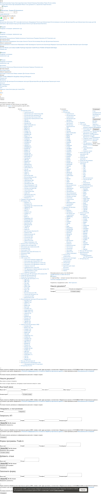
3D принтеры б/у (84, 258)
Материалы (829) (25, 253)
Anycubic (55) (27, 326)
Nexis (84, 203)
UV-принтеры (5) (25, 248)
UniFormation (69, 175)
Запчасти (25, 41)
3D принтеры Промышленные (70, 125)
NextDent (85, 205)
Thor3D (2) (27, 226)
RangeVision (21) (28, 218)
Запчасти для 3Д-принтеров (33, 23)
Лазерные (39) (28, 232)
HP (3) (26, 215)
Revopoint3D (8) (28, 220)
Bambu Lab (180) (28, 327)
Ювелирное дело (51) (30, 194)
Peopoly (68, 159)
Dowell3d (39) (27, 134)
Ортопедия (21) (28, 239)
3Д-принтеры (3, 22)
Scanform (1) (27, 202)
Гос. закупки (37, 4)
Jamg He (85, 201)
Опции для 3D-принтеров (84, 158)
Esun (84, 195)
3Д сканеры (97, 131)
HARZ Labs (86, 200)
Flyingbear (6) (27, 338)
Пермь (46, 3)
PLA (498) (26, 288)
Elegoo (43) (27, 305)
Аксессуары (20, 41)
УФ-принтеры (3, 86)
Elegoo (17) (27, 136)
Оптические (26, 67)
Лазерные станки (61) (30, 272)
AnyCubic (2, 47)
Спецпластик (86, 182)
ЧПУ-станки (83, 124)
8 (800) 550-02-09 (4, 14)
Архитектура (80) (28, 175)
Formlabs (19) (27, 308)
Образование (21, 44)
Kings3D (68, 156)
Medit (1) (26, 216)
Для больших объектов (29, 73)
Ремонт (24, 4)
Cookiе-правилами (59, 490)
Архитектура (47, 44)
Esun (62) (26, 307)
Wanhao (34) (27, 171)
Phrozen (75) (27, 318)
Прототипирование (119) (30, 185)
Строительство (40, 44)
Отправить (3, 437)
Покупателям (96, 119)
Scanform (68, 210)
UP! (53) (26, 357)
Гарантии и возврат (95, 125)
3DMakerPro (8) (28, 207)
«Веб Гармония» (72, 282)
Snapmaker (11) (28, 354)
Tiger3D (85, 209)
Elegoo (55, 47)
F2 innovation (69, 204)
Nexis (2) (26, 315)
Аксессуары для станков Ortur (17, 89)
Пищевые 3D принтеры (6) (28, 199)
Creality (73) (27, 131)
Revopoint (28, 76)
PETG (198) (27, 286)
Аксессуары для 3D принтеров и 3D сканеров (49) (34, 273)
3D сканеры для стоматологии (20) (30, 247)
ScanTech (68, 232)
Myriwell (85, 233)
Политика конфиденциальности (58, 279)
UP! (84, 247)
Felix (84, 224)
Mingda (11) (27, 150)
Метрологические (18, 67)
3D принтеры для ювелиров (70, 119)
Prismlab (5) (27, 158)
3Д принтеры (96, 131)
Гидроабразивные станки (30, 270)
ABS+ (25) (26, 281)
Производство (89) (29, 183)
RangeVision (17, 76)
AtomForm (69, 205)
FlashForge (86, 225)
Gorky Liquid (86, 198)
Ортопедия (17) (28, 182)
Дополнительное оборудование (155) (31, 362)
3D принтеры (66, 112)
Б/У (46, 38)
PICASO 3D (43, 47)
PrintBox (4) (27, 350)
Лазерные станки (4, 89)
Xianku (68, 239)
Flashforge (23, 47)
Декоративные (87, 184)
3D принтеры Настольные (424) (32, 117)
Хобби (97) (27, 193)
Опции (8, 70)
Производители (97, 114)
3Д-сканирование (16, 4)
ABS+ (84, 167)
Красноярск (24, 3)
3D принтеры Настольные (69, 122)
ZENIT (68, 182)
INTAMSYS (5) (27, 147)
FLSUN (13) (27, 337)
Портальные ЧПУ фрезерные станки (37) (35, 264)
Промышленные (11, 38)
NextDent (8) (27, 316)
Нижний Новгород (32, 3)
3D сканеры (66, 209)
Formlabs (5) (27, 142)
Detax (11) (27, 304)
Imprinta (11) (27, 145)
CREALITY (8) (27, 302)
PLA (84, 173)
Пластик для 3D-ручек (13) (31, 294)
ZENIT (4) (26, 174)
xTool (67, 180)
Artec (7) (26, 210)
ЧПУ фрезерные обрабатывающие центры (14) (36, 269)
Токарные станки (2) (29, 266)
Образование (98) (29, 180)
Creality (13, 47)
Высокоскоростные (71, 185)
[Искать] (15, 12)
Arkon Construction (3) (30, 125)
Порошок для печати (54, 81)
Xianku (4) (26, 229)
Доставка (5, 4)
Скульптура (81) (28, 190)
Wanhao (68, 178)
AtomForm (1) (27, 197)
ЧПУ (1, 87)
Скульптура (59, 44)
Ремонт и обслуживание (97, 126)
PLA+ (84, 174)
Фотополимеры (37, 41)
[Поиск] (5, 18)
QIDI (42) (26, 351)
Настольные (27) (28, 235)
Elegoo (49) (27, 332)
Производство (32, 44)
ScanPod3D (69, 231)
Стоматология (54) (29, 191)
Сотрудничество (97, 112)
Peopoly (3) (27, 345)
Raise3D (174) (28, 353)
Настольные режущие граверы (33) (33, 259)
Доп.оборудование (5, 84)
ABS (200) (26, 280)
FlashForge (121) (28, 335)
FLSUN (33, 47)
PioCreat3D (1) (28, 156)
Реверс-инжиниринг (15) (30, 242)
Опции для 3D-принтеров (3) (28, 275)
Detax (84, 192)
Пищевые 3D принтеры (69, 207)
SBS (84, 176)
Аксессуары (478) (25, 250)
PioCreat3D (69, 164)
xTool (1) (26, 172)
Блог (42, 4)
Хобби (27, 44)
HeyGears (26, 144)
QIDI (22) (26, 159)
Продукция (96, 129)
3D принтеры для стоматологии (70, 116)
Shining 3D (23, 76)
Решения (82, 122)
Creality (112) (27, 329)
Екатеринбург (7, 3)
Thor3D (68, 235)
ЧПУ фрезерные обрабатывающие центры (88, 144)
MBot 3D (85, 232)
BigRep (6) (27, 128)
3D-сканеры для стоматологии (70, 214)
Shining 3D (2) (27, 164)
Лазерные (31, 67)
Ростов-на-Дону (52, 3)
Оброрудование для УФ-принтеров (33, 364)
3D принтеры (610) (26, 110)
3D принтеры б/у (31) (26, 365)
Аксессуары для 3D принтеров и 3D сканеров (85, 154)
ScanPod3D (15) (28, 221)
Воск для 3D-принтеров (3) (28, 361)
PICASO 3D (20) (28, 348)
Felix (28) (26, 334)
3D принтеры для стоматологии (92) (33, 113)
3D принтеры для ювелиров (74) (32, 115)
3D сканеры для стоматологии (67, 260)
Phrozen (38, 47)
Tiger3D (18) (27, 321)
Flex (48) (26, 283)
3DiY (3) (26, 120)
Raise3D (48, 47)
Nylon (84, 170)
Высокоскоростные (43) (30, 177)
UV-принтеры (66, 262)
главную (9, 106)
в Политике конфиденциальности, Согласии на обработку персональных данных (42, 371)
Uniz (67, 177)
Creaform (68, 221)
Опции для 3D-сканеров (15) (28, 277)
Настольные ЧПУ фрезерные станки (88, 132)
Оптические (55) (28, 237)
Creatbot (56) (27, 331)
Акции (44, 4)
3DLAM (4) (27, 121)
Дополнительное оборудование (28, 22)
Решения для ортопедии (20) (28, 245)
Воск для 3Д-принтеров (79, 22)
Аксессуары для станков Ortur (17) (33, 261)
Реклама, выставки (68, 44)
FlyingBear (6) (27, 140)
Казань (13, 3)
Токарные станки (87, 138)
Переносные (10, 67)
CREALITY (86, 190)
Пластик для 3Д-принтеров (43, 22)
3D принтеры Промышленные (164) (33, 118)
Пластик (30, 41)
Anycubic (68, 131)
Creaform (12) (27, 212)
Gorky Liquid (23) (28, 310)
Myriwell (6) (27, 343)
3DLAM (68, 129)
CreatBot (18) (27, 132)
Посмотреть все (51, 38)
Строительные (30, 38)
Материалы (3, 79)
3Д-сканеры (10, 22)
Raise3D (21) (27, 161)
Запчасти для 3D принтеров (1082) (30, 324)
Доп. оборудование (96, 136)
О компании (96, 109)
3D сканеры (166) (25, 201)
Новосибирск (40, 3)
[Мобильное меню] (1, 8)
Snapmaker (29, 47)
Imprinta (68, 153)
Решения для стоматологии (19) (29, 243)
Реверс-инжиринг (18, 73)
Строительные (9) (29, 112)
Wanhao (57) (27, 359)
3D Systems (69, 212)
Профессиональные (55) (30, 186)
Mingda (68, 158)
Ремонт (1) (24, 254)
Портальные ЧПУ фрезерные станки (88, 135)
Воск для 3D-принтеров (86, 251)
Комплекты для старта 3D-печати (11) (31, 251)
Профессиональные (20, 38)
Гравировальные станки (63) (31, 267)
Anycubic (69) (27, 123)
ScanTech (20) (28, 223)
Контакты (49, 4)
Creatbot (85, 220)
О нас (1, 4)
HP (67, 224)
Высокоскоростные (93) (30, 293)
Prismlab (68, 166)
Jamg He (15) (27, 313)
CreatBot (17, 47)
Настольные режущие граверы (88, 126)
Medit (67, 226)
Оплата (10, 4)
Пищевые (36, 38)
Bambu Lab (8, 47)
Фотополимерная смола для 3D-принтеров (86, 186)
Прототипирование (5, 44)
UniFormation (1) (28, 167)
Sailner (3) (27, 163)
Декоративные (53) (29, 297)
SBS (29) (26, 291)
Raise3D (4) (27, 319)
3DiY (67, 128)
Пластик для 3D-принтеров (84, 162)
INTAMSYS (69, 155)
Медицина (53, 44)
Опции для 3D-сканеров (86, 160)
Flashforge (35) (28, 137)
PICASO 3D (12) (28, 155)
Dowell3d (68, 142)
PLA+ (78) (26, 289)
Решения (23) (24, 256)
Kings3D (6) (27, 148)
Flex (84, 168)
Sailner (68, 171)
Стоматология (14, 44)
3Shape (68, 218)
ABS (84, 165)
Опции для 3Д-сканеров (19, 23)
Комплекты (44, 23)
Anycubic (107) (28, 300)
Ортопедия (85, 44)
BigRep (68, 136)
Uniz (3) (26, 356)
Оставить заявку (75, 291)
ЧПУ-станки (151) (25, 258)
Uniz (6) (26, 169)
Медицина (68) (28, 178)
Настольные (3, 38)
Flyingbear (86, 228)
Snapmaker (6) (28, 166)
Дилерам (65, 110)
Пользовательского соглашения (86, 371)
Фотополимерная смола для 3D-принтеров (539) (34, 299)
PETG (84, 171)
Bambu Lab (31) (28, 126)
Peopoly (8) (27, 151)
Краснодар (18, 3)
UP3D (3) (26, 228)
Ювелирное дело (77, 44)
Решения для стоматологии (66, 255)
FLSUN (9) (27, 139)
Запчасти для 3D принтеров (84, 213)
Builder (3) (27, 129)
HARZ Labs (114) (28, 312)
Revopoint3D (69, 229)
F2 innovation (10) (28, 196)
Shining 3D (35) (28, 224)
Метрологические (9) (29, 234)
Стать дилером (30, 4)
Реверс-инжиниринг (71, 253)
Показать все (3, 49)
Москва (2, 3)
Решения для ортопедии (69, 258)
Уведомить (22, 411)
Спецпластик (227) (29, 296)
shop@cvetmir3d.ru (55, 274)
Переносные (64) (28, 240)
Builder (68, 137)
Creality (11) (27, 213)
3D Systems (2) (28, 204)
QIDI (52, 47)
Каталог (2, 20)
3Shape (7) (27, 209)
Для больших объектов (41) (31, 231)
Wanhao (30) (27, 323)
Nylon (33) (27, 285)
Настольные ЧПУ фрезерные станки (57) (35, 262)
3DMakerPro (10, 76)
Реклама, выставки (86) (30, 188)
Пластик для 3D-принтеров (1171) (30, 278)
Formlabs (68, 150)
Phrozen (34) (27, 153)
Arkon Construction (71, 132)
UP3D (67, 237)
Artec (1, 76)
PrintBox (85, 239)
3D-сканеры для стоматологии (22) (33, 205)
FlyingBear (69, 148)
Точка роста (96, 116)
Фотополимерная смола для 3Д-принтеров (62, 22)
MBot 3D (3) (27, 342)
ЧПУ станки (16, 22)
